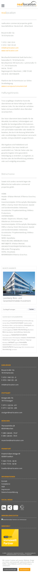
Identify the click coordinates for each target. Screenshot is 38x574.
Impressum (5, 489)
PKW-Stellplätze (16, 337)
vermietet (14, 349)
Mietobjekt (27, 325)
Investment (31, 337)
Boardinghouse (7, 335)
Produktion (24, 345)
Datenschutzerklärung (9, 492)
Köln (23, 347)
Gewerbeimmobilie (19, 335)
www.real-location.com (9, 51)
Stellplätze (24, 338)
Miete (8, 323)
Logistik (17, 342)
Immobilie (23, 342)
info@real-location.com (10, 48)
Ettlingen (14, 340)
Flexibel (5, 340)
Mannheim (31, 330)
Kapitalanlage (17, 347)
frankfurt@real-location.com (11, 468)
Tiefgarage (28, 340)
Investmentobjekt (16, 323)
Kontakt (4, 481)
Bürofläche (19, 327)
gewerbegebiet (12, 327)
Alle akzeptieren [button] (24, 569)
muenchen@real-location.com (12, 440)
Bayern (9, 340)
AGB (3, 487)
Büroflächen (6, 325)
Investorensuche (16, 344)
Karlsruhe (27, 332)
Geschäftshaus (18, 332)
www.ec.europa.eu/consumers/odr (14, 86)
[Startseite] (27, 4)
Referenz (22, 340)
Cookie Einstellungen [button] (10, 569)
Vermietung (7, 349)
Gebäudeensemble (7, 337)
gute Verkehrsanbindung (15, 321)
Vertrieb (5, 323)
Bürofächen (10, 332)
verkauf (11, 342)
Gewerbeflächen (7, 345)
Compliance (5, 484)
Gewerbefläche (8, 347)
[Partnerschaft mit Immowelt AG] (10, 546)
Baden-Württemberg (20, 330)
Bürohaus (5, 342)
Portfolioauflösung (28, 321)
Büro (4, 332)
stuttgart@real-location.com (11, 412)
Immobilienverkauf (29, 347)
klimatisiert (5, 320)
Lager (18, 340)
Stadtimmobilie (28, 323)
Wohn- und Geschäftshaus (17, 325)
